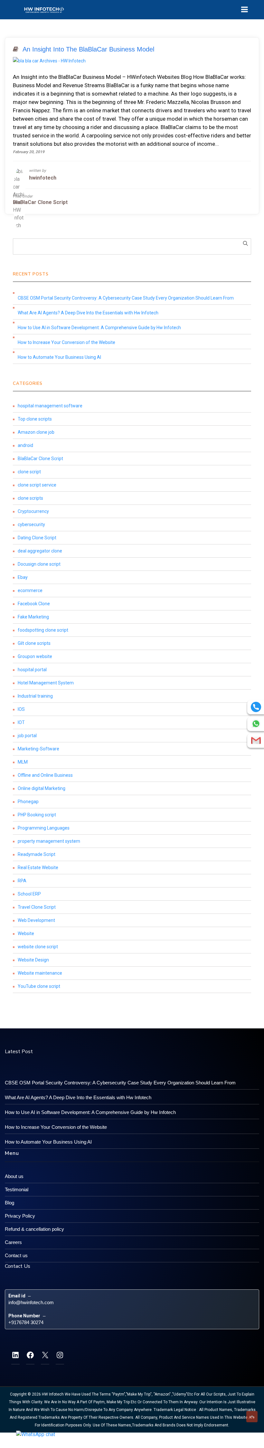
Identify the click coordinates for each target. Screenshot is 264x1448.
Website (26, 933)
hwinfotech (42, 178)
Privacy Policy (20, 1216)
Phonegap (28, 801)
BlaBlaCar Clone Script (40, 202)
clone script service (37, 484)
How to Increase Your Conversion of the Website (66, 342)
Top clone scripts (35, 419)
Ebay (23, 577)
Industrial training (35, 696)
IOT (21, 722)
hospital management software (50, 405)
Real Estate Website (38, 867)
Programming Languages (44, 828)
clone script (29, 471)
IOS (21, 709)
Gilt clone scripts (34, 643)
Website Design (33, 959)
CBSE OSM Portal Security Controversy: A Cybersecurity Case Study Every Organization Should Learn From (126, 298)
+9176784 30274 (25, 1322)
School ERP (29, 893)
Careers (13, 1242)
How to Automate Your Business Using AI (59, 357)
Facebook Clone (34, 603)
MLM (23, 762)
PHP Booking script (37, 814)
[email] (256, 740)
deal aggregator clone (40, 550)
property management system (49, 841)
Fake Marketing (33, 616)
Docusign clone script (39, 564)
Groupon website (35, 656)
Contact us (16, 1255)
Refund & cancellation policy (34, 1229)
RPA (22, 880)
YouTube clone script (39, 986)
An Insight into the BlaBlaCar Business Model (88, 49)
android (25, 445)
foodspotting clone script (43, 630)
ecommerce (30, 590)
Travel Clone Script (37, 907)
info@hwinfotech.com (31, 1302)
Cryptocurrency (33, 511)
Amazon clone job (36, 432)
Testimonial (16, 1189)
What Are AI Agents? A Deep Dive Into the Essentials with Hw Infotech (88, 312)
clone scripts (30, 498)
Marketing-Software (38, 748)
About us (14, 1176)
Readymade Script (36, 854)
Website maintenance (40, 973)
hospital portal (32, 669)
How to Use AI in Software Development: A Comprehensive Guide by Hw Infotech (99, 327)
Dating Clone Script (37, 537)
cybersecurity (31, 524)
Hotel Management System (46, 682)
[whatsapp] (256, 724)
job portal (27, 735)
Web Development (36, 920)
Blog (9, 1202)
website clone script (38, 946)
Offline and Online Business (45, 775)
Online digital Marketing (41, 788)
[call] (256, 707)
